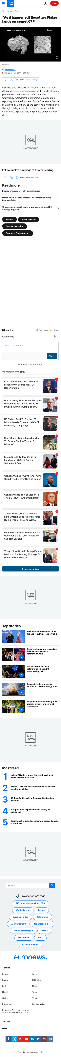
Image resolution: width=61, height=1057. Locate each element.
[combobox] (30, 885)
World (17, 11)
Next (34, 986)
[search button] (52, 885)
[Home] (3, 11)
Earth (4, 986)
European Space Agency (18, 233)
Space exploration (14, 226)
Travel (35, 992)
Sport (40, 937)
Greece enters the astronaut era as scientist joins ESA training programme (27, 208)
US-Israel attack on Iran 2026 (30, 903)
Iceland (41, 910)
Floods (44, 930)
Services (6, 1021)
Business (6, 980)
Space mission (28, 219)
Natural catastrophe (23, 930)
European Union (20, 917)
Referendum (43, 917)
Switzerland (24, 937)
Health (5, 992)
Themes (6, 967)
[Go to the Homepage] (10, 3)
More (4, 1028)
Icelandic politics (42, 924)
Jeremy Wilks (10, 69)
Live (54, 3)
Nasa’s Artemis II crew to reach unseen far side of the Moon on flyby (26, 198)
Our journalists (38, 1004)
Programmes (8, 1004)
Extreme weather (30, 944)
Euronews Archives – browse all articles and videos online (15, 1011)
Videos (35, 998)
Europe (5, 974)
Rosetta (9, 219)
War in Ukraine (23, 910)
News (9, 11)
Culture (5, 998)
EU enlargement (18, 924)
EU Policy (36, 980)
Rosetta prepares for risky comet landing (21, 191)
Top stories (11, 626)
